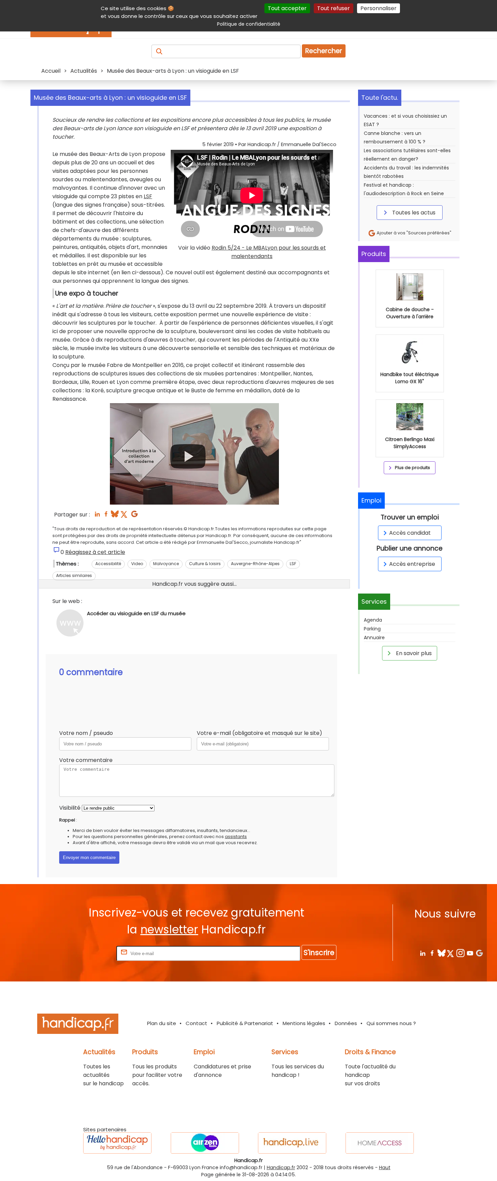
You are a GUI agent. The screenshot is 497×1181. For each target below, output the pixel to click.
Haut (384, 1167)
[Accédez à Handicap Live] (292, 1143)
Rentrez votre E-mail (88, 953)
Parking (372, 628)
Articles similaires (74, 575)
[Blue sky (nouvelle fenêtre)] (115, 516)
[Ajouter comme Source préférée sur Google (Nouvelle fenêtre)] (479, 953)
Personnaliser (378, 8)
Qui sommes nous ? (391, 1023)
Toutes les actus (413, 212)
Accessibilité (108, 563)
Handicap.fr (281, 1167)
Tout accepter (287, 8)
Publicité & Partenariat (245, 1023)
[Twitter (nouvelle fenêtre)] (124, 516)
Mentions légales (304, 1023)
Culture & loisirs (205, 563)
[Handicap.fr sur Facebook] (432, 953)
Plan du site (161, 1023)
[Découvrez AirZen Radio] (205, 1143)
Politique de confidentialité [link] (248, 24)
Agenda (373, 620)
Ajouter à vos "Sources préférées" (413, 233)
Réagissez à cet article (95, 552)
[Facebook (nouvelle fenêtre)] (106, 516)
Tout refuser (333, 8)
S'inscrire (319, 952)
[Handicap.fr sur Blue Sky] (441, 953)
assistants (236, 836)
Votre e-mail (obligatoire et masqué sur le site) (259, 733)
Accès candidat (410, 533)
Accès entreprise (412, 564)
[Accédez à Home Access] (380, 1143)
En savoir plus (413, 653)
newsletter (169, 929)
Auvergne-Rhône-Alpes (255, 563)
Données (346, 1023)
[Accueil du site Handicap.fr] (77, 1025)
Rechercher (323, 50)
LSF (148, 196)
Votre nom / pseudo (86, 733)
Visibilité (69, 808)
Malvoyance (166, 563)
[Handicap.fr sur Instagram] (460, 953)
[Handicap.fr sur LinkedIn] (422, 953)
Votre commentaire (86, 760)
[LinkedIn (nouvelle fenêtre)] (97, 516)
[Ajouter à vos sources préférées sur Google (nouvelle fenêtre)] (134, 516)
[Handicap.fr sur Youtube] (470, 953)
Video (137, 563)
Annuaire (374, 637)
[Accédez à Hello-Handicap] (117, 1143)
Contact (196, 1023)
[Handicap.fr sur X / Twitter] (451, 953)
